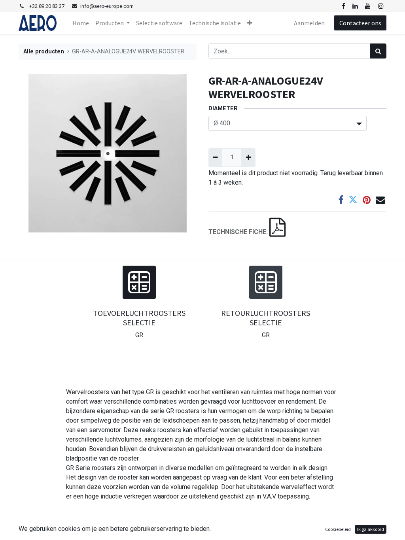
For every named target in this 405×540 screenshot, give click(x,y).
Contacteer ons (360, 23)
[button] (249, 23)
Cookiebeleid (338, 529)
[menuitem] (80, 23)
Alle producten (43, 51)
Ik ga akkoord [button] (370, 529)
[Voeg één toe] (248, 157)
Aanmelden (309, 23)
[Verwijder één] (215, 157)
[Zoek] (378, 51)
